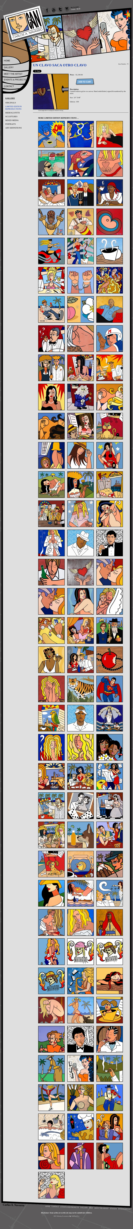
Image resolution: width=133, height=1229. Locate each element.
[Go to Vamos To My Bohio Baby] (109, 1068)
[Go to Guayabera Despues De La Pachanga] (109, 484)
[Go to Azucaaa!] (51, 222)
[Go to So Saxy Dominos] (80, 981)
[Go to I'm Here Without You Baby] (51, 572)
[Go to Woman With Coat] (80, 1156)
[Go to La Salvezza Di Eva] (109, 659)
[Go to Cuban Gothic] (51, 367)
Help (91, 1208)
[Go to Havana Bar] (51, 513)
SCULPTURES (11, 116)
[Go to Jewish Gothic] (109, 630)
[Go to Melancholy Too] (80, 747)
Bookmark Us (124, 1209)
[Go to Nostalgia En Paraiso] (51, 805)
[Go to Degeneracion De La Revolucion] (80, 367)
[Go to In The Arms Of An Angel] (109, 601)
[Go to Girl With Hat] (80, 455)
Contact (55, 1206)
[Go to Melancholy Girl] (51, 747)
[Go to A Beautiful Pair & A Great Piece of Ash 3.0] (80, 134)
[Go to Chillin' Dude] (109, 309)
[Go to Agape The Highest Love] (109, 163)
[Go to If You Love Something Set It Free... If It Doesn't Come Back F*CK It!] (80, 572)
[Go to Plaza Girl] (51, 893)
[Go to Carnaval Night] (109, 280)
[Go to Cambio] (80, 280)
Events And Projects (69, 1207)
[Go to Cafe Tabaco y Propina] (51, 280)
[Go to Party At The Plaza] (109, 835)
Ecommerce (65, 1216)
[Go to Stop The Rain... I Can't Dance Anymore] (51, 1010)
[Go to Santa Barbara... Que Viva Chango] (109, 922)
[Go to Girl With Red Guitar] (109, 455)
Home (47, 1206)
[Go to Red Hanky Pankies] (51, 922)
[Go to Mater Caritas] (109, 718)
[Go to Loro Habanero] (51, 718)
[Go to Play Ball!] (109, 864)
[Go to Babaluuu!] (80, 222)
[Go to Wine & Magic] (80, 1127)
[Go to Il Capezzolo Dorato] (80, 601)
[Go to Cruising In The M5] (109, 338)
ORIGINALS (10, 103)
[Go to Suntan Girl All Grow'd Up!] (80, 1010)
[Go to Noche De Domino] (80, 776)
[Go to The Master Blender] (109, 1039)
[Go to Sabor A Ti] (80, 922)
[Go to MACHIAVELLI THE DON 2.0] (80, 718)
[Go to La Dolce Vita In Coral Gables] (80, 659)
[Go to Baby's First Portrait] (109, 222)
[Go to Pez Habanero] (80, 864)
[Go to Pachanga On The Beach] (51, 835)
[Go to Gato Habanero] (109, 426)
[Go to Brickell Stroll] (80, 251)
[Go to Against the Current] (80, 163)
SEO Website (57, 1216)
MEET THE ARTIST (13, 74)
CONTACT (9, 86)
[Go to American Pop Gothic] (80, 192)
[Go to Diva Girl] (51, 397)
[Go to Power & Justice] (109, 893)
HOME (7, 61)
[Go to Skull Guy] (109, 951)
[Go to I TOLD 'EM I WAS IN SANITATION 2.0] (109, 543)
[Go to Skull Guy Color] (51, 981)
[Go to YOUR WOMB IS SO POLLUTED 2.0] (51, 1185)
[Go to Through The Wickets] (51, 1068)
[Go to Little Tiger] (80, 689)
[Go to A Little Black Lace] (109, 134)
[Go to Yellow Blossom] (109, 1156)
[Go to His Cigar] (109, 513)
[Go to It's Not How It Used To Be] (51, 630)
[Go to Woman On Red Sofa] (51, 1156)
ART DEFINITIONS (13, 128)
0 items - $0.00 (75, 9)
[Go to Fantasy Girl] (109, 397)
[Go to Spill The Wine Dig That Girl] (109, 981)
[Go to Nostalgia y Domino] (80, 805)
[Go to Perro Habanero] (51, 864)
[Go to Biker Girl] (51, 251)
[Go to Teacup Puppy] (109, 1010)
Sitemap (113, 1208)
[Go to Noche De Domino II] (109, 776)
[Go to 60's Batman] (51, 134)
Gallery (84, 1207)
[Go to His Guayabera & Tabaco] (51, 543)
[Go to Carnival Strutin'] (51, 309)
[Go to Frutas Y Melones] (80, 426)
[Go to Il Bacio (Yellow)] (51, 601)
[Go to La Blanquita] (51, 659)
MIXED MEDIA (12, 120)
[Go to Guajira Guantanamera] (80, 484)
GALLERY (9, 67)
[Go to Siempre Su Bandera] (51, 951)
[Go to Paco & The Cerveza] (80, 835)
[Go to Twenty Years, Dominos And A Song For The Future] (80, 1068)
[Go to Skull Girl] (80, 951)
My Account (75, 7)
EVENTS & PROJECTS (15, 80)
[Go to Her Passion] (80, 513)
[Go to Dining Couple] (109, 367)
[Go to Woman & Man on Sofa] (109, 1127)
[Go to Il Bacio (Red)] (109, 572)
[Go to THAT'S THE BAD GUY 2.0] (80, 1039)
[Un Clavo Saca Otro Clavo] (51, 109)
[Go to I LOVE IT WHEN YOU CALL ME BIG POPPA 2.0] (80, 543)
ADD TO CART (85, 82)
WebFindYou (75, 1216)
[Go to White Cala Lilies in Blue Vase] (80, 1097)
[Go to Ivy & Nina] (80, 630)
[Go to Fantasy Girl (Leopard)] (51, 426)
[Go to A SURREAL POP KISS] (51, 163)
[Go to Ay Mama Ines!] (109, 192)
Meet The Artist (101, 1208)
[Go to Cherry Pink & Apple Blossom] (80, 309)
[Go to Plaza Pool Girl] (80, 893)
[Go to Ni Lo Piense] (51, 776)
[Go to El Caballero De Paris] (80, 397)
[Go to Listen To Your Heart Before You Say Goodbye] (51, 689)
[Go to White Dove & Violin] (109, 1097)
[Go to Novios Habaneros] (109, 805)
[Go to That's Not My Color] (51, 1039)
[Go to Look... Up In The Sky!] (109, 689)
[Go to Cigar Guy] (51, 338)
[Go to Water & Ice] (51, 1097)
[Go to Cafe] (109, 251)
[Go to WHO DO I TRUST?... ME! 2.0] (51, 1127)
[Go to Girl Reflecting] (51, 455)
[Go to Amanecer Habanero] (51, 192)
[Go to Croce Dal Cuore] (80, 338)
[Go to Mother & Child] (109, 747)
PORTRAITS (10, 124)
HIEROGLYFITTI (12, 113)
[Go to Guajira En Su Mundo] (51, 484)
